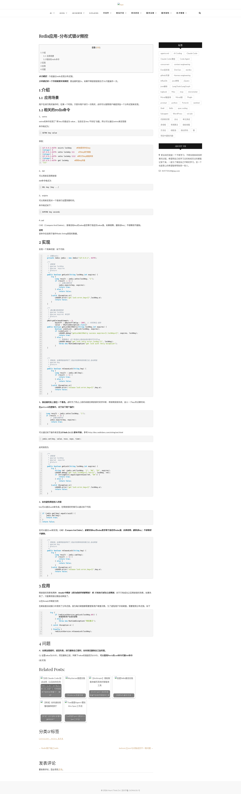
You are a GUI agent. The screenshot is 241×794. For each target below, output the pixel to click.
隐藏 (98, 48)
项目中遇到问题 (167, 136)
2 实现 (43, 63)
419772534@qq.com (170, 171)
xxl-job (190, 114)
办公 (176, 119)
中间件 (106, 13)
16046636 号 (134, 790)
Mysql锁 (179, 97)
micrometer (193, 92)
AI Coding (178, 53)
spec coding (182, 108)
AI (51, 13)
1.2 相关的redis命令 (51, 59)
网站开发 (120, 13)
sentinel (196, 103)
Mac (173, 92)
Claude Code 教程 (168, 59)
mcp (181, 92)
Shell (162, 108)
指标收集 (186, 125)
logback (164, 92)
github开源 (165, 75)
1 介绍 (43, 53)
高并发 (60, 739)
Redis (54, 739)
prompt (164, 103)
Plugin (189, 97)
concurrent (165, 64)
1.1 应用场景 (48, 56)
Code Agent (185, 59)
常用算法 (174, 125)
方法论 (163, 130)
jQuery (186, 81)
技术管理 (180, 13)
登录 (60, 769)
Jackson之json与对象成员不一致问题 (136, 748)
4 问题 (43, 69)
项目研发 (135, 13)
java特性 (175, 81)
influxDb (164, 81)
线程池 (173, 130)
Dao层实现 (165, 70)
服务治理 (150, 13)
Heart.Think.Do (114, 790)
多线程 (163, 125)
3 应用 (43, 66)
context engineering (182, 64)
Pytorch (185, 103)
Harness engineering (182, 75)
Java (62, 13)
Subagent (164, 114)
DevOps (177, 70)
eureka (188, 70)
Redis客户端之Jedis (48, 748)
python (174, 103)
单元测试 (186, 119)
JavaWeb (77, 13)
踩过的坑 (184, 130)
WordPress (177, 114)
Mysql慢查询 (166, 97)
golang (93, 13)
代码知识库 (165, 119)
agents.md (165, 53)
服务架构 (165, 13)
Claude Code (192, 53)
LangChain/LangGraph (181, 86)
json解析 (164, 86)
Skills (171, 108)
